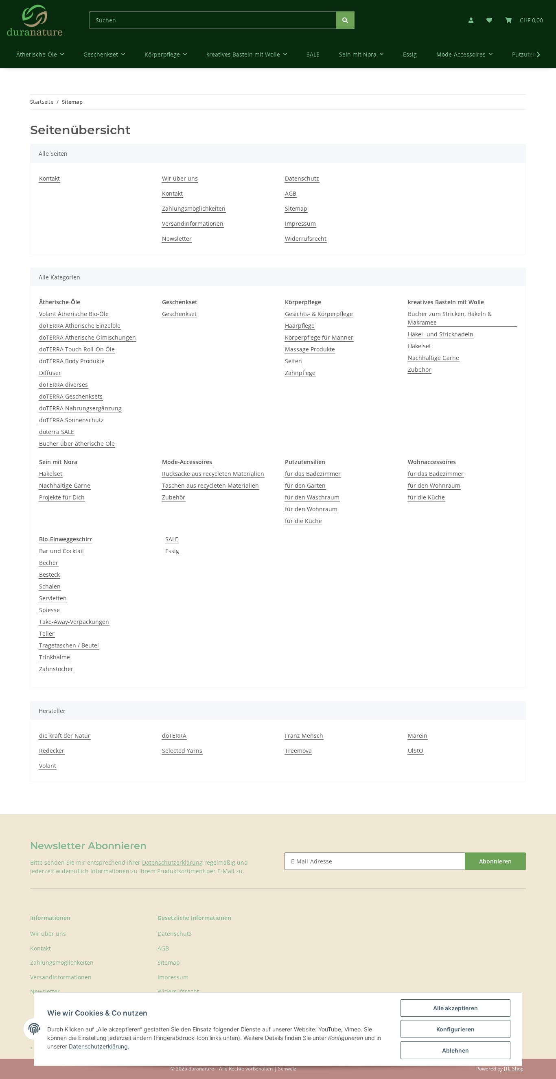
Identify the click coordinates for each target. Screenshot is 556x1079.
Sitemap (296, 208)
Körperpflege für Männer (319, 337)
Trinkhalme (54, 657)
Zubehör (419, 369)
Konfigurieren (455, 1029)
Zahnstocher (56, 669)
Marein (417, 735)
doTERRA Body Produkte (72, 361)
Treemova (298, 750)
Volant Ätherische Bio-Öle (74, 314)
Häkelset (419, 346)
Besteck (49, 574)
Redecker (51, 750)
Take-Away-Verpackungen (74, 622)
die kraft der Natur (64, 735)
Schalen (50, 586)
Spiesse (49, 610)
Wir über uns (180, 178)
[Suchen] (345, 20)
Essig (172, 551)
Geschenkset (179, 314)
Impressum (300, 223)
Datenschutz (302, 178)
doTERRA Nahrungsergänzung (80, 408)
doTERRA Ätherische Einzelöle (79, 325)
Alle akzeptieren (455, 1008)
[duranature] (35, 20)
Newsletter (177, 238)
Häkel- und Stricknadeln (440, 334)
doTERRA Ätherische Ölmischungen (87, 337)
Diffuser (50, 373)
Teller (47, 633)
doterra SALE (56, 432)
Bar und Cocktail (61, 551)
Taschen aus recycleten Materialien (210, 485)
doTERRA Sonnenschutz (71, 420)
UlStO (415, 750)
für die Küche (303, 521)
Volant (47, 765)
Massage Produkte (310, 349)
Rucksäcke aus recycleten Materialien (213, 473)
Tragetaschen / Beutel (69, 645)
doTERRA (174, 735)
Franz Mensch (304, 735)
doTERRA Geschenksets (71, 396)
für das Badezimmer (313, 473)
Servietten (53, 598)
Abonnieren (495, 861)
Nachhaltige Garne (433, 358)
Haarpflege (300, 325)
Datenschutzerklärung (172, 862)
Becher (48, 563)
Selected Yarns (182, 750)
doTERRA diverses (63, 384)
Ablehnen (455, 1050)
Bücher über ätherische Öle (77, 443)
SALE (171, 539)
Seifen (293, 361)
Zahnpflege (300, 373)
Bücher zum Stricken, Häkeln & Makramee (450, 318)
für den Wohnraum (311, 509)
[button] (471, 20)
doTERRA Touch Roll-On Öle (77, 349)
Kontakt (49, 178)
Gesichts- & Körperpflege (319, 314)
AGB (290, 193)
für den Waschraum (312, 497)
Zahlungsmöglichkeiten (193, 208)
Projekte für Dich (62, 497)
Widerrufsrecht (305, 238)
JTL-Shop (513, 1068)
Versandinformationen (192, 223)
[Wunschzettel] (489, 20)
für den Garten (305, 485)
